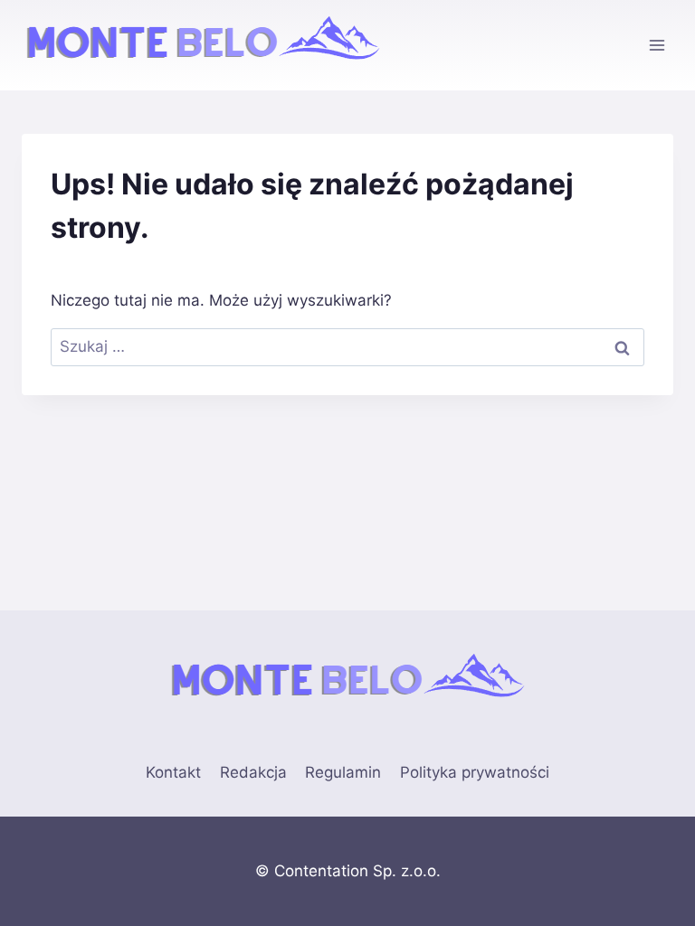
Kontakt (173, 772)
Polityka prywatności (474, 772)
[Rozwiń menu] (656, 45)
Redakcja (253, 772)
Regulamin (343, 772)
